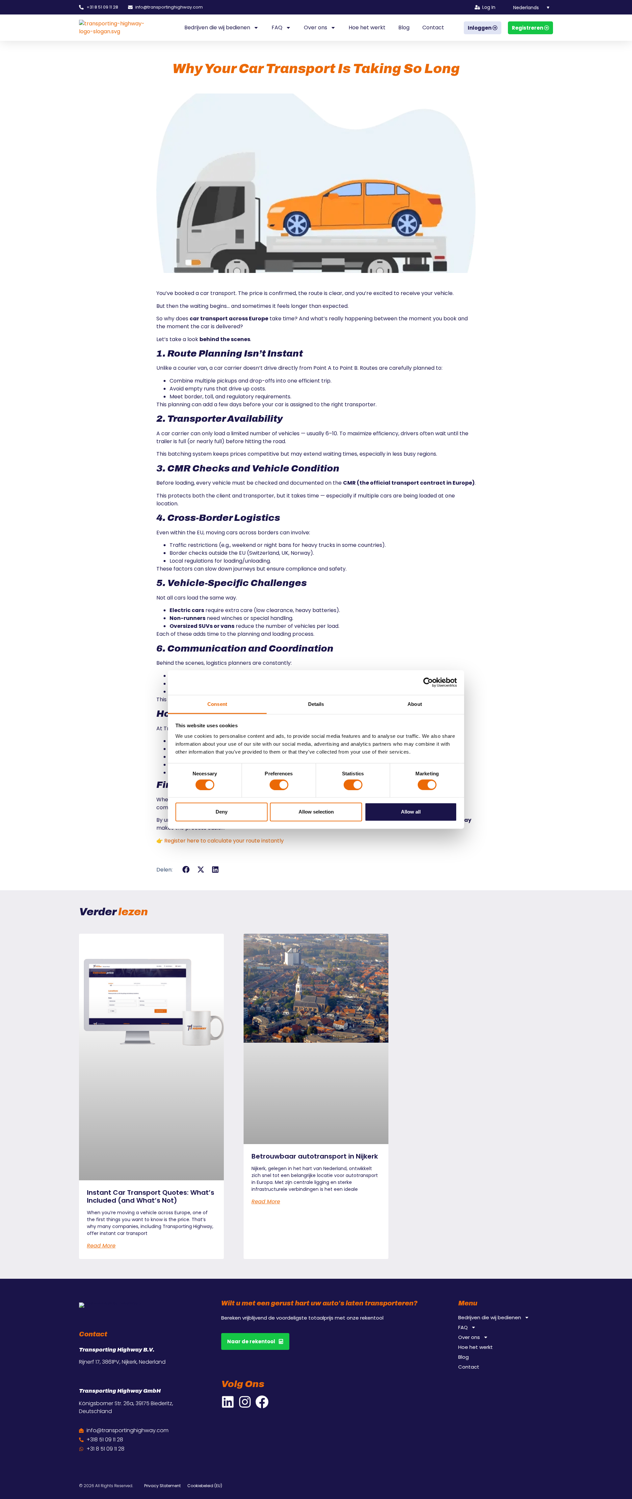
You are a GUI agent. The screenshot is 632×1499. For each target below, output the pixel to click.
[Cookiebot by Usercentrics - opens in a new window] (428, 682)
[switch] (279, 784)
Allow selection (316, 812)
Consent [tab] (217, 704)
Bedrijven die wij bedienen (217, 27)
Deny (221, 812)
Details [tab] (316, 704)
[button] (527, 7)
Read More (101, 1245)
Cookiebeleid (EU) (204, 1485)
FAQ (277, 27)
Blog (403, 27)
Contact (433, 27)
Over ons (315, 27)
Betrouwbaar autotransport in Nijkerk (314, 1156)
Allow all (411, 812)
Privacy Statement (162, 1485)
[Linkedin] (227, 1401)
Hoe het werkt (367, 27)
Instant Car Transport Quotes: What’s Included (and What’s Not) (150, 1196)
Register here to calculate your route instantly (224, 840)
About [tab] (415, 704)
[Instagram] (244, 1401)
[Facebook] (262, 1401)
